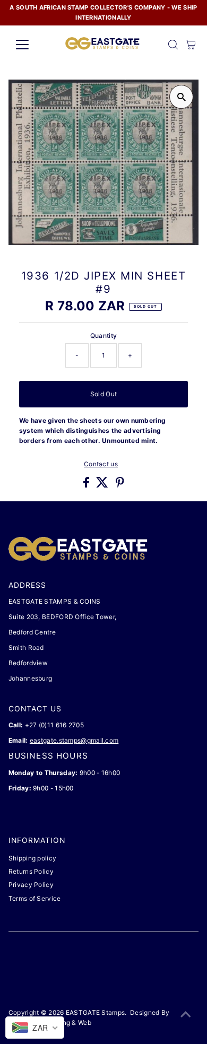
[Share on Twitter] (103, 485)
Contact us (101, 464)
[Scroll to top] (185, 1014)
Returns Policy (31, 871)
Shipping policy (32, 858)
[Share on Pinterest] (120, 485)
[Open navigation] (30, 44)
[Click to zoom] (181, 97)
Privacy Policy (31, 885)
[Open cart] (191, 44)
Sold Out (103, 394)
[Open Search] (173, 44)
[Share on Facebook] (87, 485)
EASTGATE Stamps (95, 1012)
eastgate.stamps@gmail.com (74, 740)
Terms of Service (34, 898)
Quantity (103, 336)
